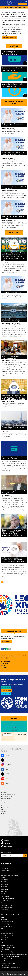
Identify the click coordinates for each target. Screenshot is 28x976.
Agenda (3, 894)
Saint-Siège (4, 792)
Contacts (15, 974)
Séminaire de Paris (5, 800)
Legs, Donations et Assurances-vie (11, 968)
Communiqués (8, 846)
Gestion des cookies (21, 974)
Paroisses (4, 877)
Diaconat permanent (7, 922)
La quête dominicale (7, 961)
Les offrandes (5, 965)
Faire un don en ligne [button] (8, 37)
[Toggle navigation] (3, 7)
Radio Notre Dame (5, 811)
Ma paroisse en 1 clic (7, 733)
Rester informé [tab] (14, 631)
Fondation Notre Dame (6, 805)
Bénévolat (4, 919)
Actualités (4, 891)
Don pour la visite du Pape (8, 947)
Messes (3, 873)
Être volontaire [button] (7, 690)
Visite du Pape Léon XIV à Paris (13, 656)
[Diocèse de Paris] (9, 3)
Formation (4, 903)
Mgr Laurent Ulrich (6, 907)
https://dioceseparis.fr (5, 973)
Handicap (3, 931)
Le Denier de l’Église (6, 958)
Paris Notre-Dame (6, 912)
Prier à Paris (4, 882)
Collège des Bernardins (6, 798)
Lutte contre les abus (7, 905)
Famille (3, 928)
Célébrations (4, 868)
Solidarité (3, 940)
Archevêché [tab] (14, 722)
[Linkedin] (4, 649)
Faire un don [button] (6, 693)
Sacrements (4, 884)
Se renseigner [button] (6, 687)
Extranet (6, 840)
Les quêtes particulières (8, 963)
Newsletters (4, 910)
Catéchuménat (5, 866)
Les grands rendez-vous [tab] (14, 102)
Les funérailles (5, 870)
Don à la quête (5, 949)
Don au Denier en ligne (7, 952)
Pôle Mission (4, 937)
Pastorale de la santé (7, 935)
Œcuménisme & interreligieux (9, 875)
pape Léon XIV (10, 14)
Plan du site (7, 843)
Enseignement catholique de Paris (8, 802)
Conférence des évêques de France (8, 794)
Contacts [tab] (14, 727)
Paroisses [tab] (14, 718)
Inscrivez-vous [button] (6, 641)
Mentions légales (10, 974)
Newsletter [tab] (14, 730)
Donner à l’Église (6, 924)
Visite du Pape (23, 4)
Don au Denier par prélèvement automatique (14, 954)
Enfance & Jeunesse (6, 926)
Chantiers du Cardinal (6, 807)
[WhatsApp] (7, 649)
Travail (3, 942)
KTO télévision (4, 813)
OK (25, 855)
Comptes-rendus (6, 900)
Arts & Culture (5, 896)
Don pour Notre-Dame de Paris (10, 956)
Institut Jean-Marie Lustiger (7, 804)
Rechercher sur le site (6, 852)
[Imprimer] (9, 649)
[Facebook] (2, 649)
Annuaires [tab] (14, 725)
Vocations (4, 886)
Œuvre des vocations (6, 809)
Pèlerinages (4, 879)
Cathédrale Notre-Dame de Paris (8, 796)
